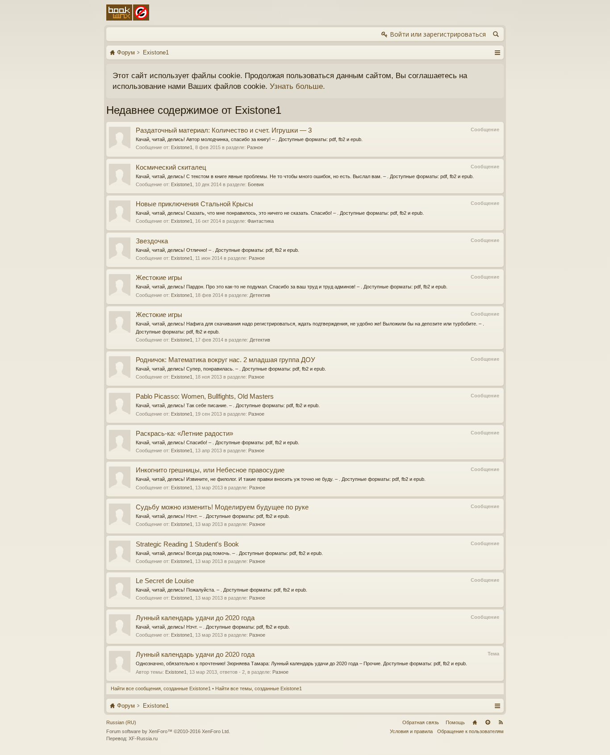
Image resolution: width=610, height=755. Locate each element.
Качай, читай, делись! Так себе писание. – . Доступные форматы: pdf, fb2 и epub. (228, 405)
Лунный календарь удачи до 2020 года (195, 618)
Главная (475, 722)
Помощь (455, 722)
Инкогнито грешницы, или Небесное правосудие (210, 470)
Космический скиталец (171, 167)
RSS (500, 722)
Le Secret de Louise (165, 580)
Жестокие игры (159, 277)
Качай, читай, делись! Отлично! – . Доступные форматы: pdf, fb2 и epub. (217, 250)
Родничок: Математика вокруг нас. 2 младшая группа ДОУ (225, 359)
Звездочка (152, 241)
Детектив (260, 295)
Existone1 (181, 147)
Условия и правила (411, 731)
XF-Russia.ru (143, 738)
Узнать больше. (297, 86)
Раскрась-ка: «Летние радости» (184, 433)
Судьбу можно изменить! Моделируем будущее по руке (222, 507)
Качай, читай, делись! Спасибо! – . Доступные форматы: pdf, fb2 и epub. (217, 442)
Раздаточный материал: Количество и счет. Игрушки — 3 (224, 130)
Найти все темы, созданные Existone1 (258, 688)
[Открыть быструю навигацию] (497, 52)
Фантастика (260, 221)
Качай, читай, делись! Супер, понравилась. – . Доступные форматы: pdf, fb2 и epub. (231, 368)
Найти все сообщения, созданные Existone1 (161, 688)
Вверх (488, 722)
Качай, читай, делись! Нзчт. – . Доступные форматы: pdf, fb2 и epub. (213, 516)
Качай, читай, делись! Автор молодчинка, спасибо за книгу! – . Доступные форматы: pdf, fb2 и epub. (249, 139)
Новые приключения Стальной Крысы (194, 204)
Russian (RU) (121, 722)
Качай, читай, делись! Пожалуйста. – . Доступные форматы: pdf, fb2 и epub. (221, 589)
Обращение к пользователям (470, 731)
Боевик (256, 184)
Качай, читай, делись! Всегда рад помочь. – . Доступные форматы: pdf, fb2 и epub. (229, 553)
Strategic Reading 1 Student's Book (187, 544)
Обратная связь (420, 722)
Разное (255, 147)
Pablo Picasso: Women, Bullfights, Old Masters (205, 396)
